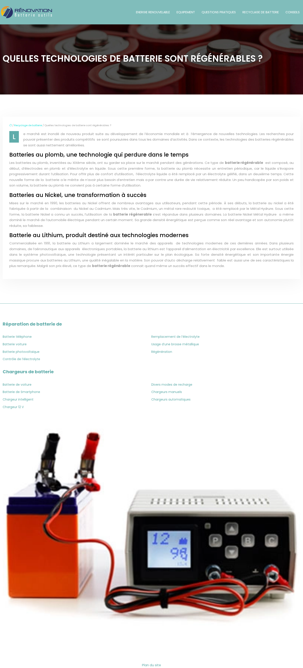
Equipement (186, 12)
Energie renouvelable (153, 12)
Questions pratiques (219, 12)
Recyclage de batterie (260, 12)
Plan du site (151, 665)
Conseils (292, 12)
